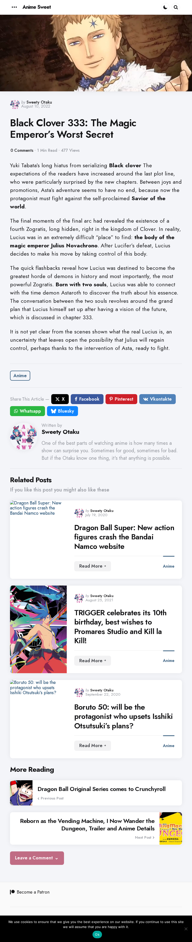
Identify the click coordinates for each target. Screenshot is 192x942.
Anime (20, 375)
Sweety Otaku (39, 102)
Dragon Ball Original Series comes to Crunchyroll (102, 789)
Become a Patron (33, 892)
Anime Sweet (36, 7)
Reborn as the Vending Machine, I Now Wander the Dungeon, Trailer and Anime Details (87, 824)
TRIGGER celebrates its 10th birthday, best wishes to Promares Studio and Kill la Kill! (120, 626)
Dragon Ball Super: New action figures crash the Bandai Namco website (124, 537)
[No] (185, 928)
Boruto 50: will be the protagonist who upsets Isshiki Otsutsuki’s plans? (123, 716)
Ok (97, 935)
